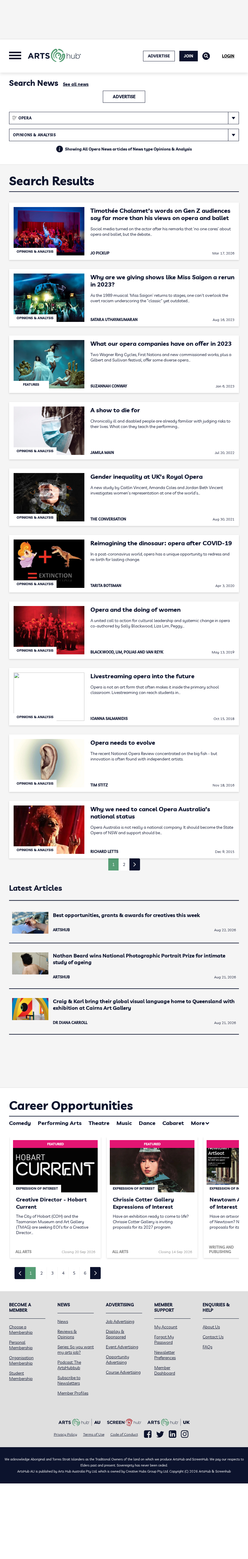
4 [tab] (63, 1273)
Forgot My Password (164, 1339)
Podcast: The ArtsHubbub (69, 1365)
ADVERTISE (159, 55)
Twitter (160, 1434)
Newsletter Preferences (165, 1355)
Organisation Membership (21, 1360)
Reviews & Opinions (67, 1334)
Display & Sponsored (116, 1334)
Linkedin (172, 1434)
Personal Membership (21, 1345)
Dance (147, 1123)
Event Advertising (122, 1347)
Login (228, 55)
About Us (211, 1327)
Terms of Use (93, 1434)
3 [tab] (52, 1273)
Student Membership (21, 1375)
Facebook (148, 1434)
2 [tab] (41, 1273)
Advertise (124, 96)
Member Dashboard (164, 1370)
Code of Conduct (124, 1434)
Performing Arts (60, 1123)
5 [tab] (74, 1273)
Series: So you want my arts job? (75, 1349)
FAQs (207, 1347)
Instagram (184, 1434)
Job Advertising (120, 1321)
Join (188, 55)
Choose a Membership (21, 1329)
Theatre (99, 1123)
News (62, 1321)
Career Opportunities (71, 1105)
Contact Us (213, 1337)
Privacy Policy (65, 1434)
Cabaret (173, 1123)
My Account (165, 1327)
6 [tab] (85, 1273)
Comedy (20, 1123)
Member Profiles (72, 1393)
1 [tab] (30, 1273)
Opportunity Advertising (117, 1359)
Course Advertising (123, 1372)
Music (124, 1123)
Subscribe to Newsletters (68, 1380)
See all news (76, 84)
